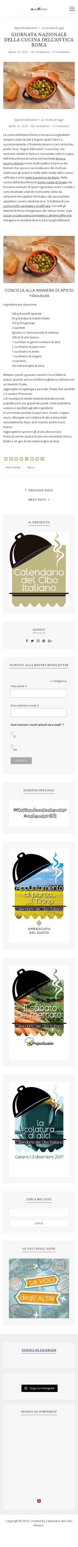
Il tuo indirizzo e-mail (25, 706)
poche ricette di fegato (52, 182)
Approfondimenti (25, 27)
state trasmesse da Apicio (42, 177)
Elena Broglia (40, 295)
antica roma (13, 467)
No (15, 749)
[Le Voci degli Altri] (39, 1288)
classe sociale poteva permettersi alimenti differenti (37, 215)
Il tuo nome (19, 686)
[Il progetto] (39, 569)
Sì (14, 736)
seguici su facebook (39, 1350)
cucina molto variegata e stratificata (26, 206)
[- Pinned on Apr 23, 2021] (18, 1426)
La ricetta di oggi (53, 27)
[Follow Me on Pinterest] (39, 1501)
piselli (31, 467)
